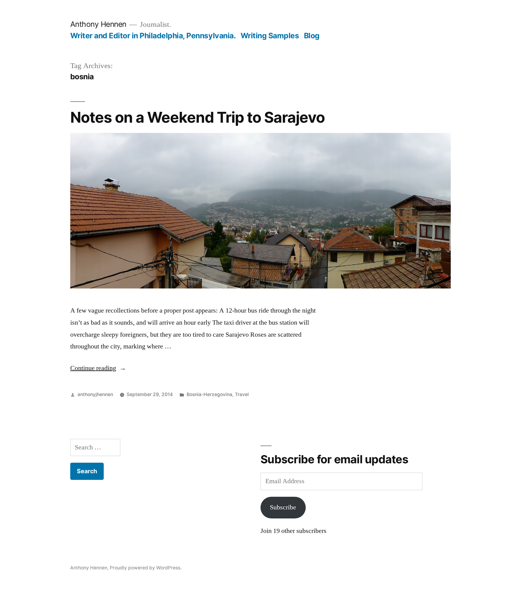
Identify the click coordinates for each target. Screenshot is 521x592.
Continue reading (98, 368)
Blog (312, 35)
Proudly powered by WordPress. (146, 568)
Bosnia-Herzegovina (209, 394)
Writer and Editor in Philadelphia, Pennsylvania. (152, 35)
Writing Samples (270, 35)
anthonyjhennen (95, 394)
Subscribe (283, 507)
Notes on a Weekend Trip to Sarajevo (197, 117)
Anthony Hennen (98, 24)
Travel (242, 394)
